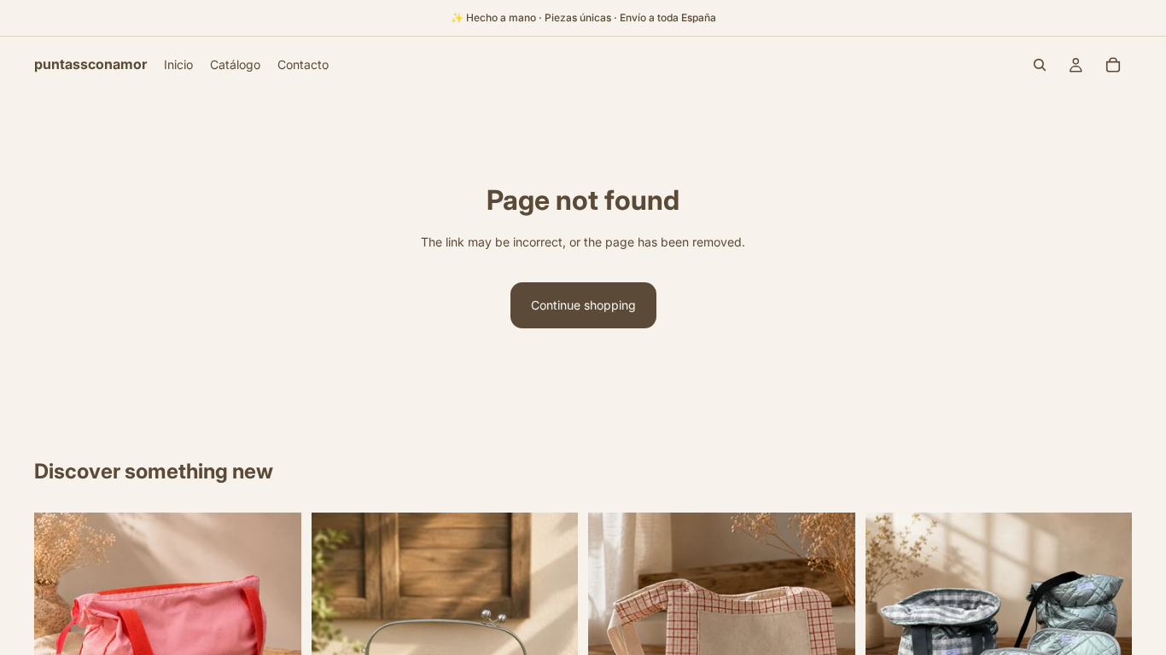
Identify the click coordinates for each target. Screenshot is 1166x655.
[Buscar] (1039, 65)
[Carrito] (1113, 65)
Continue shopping (583, 305)
